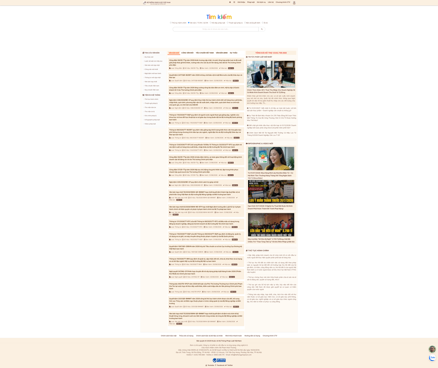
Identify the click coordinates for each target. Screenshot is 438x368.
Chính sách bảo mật (168, 336)
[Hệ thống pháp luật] (156, 2)
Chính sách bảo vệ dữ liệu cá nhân (209, 336)
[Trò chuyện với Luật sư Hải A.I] (432, 349)
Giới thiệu (241, 2)
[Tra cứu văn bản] (219, 16)
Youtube (210, 365)
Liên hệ (271, 2)
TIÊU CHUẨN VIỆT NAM (205, 53)
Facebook (221, 365)
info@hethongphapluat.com (241, 355)
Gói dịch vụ (261, 2)
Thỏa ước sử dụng (186, 336)
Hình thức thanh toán (233, 336)
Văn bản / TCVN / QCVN (199, 23)
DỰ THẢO (233, 53)
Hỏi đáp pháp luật (218, 23)
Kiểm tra (231, 68)
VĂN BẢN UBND (222, 53)
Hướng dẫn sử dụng (252, 336)
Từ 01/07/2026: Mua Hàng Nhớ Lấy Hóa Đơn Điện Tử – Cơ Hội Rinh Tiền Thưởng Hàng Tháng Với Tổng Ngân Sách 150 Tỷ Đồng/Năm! (270, 175)
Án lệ (266, 23)
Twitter (230, 365)
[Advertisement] (219, 39)
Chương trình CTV (283, 2)
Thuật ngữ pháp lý (236, 23)
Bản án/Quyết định (253, 23)
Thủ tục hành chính (179, 23)
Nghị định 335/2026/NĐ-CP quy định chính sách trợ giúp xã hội (193, 182)
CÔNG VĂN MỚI (187, 53)
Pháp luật (251, 2)
